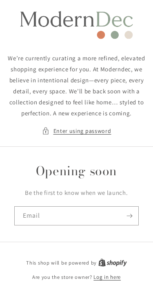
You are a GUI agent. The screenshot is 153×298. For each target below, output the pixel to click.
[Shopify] (112, 262)
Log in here (107, 277)
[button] (76, 131)
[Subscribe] (129, 215)
